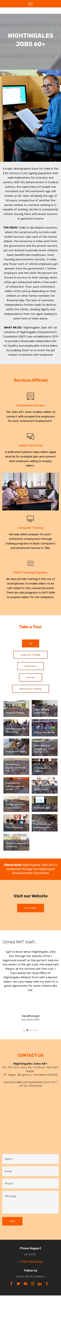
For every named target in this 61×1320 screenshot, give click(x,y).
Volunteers (30, 666)
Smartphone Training (31, 689)
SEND (12, 1221)
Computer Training (30, 655)
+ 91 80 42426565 (30, 1262)
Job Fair (30, 677)
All (30, 643)
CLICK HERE (31, 908)
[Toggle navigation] (30, 3)
